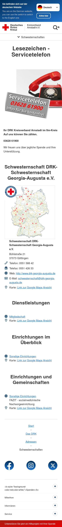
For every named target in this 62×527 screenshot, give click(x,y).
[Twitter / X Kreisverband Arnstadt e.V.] (52, 465)
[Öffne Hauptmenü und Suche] (56, 27)
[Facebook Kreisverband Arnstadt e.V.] (9, 465)
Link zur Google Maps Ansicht (34, 287)
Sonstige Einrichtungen (22, 356)
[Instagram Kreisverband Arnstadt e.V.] (31, 465)
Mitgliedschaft (17, 316)
